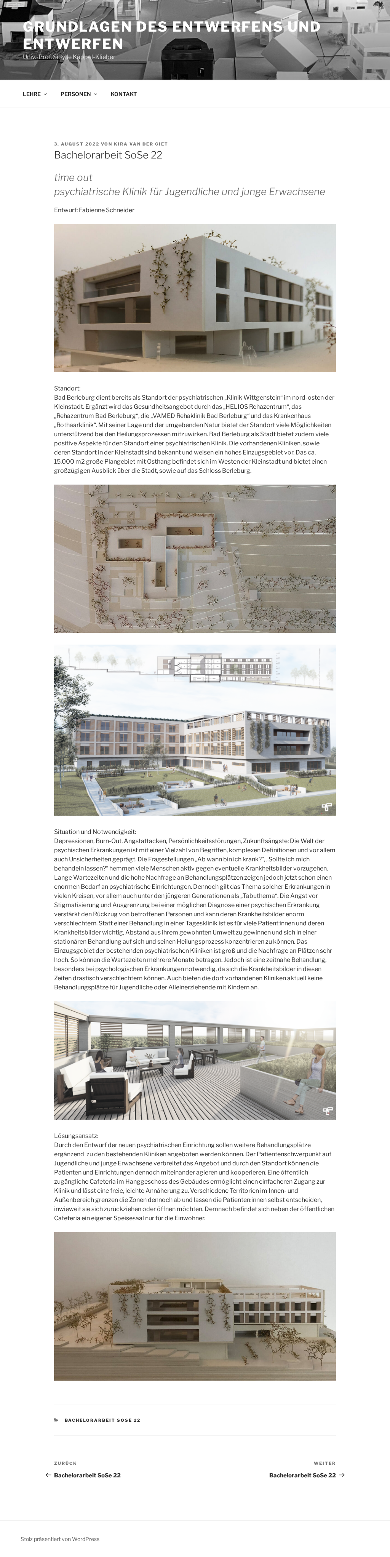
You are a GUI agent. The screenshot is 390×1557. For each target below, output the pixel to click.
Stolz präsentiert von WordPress (60, 1539)
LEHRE (32, 94)
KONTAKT (124, 94)
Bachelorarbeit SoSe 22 (103, 1420)
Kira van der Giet (141, 144)
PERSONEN (76, 94)
